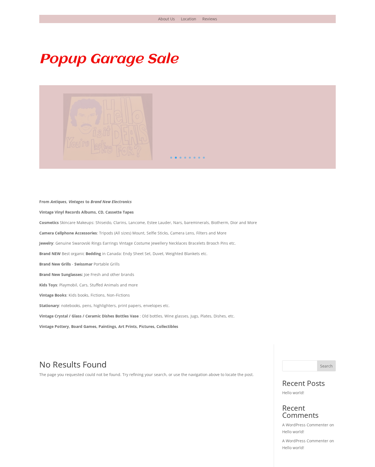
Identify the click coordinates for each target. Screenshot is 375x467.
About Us (166, 19)
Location (188, 19)
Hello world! (293, 392)
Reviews (209, 19)
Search (326, 366)
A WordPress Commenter (305, 440)
